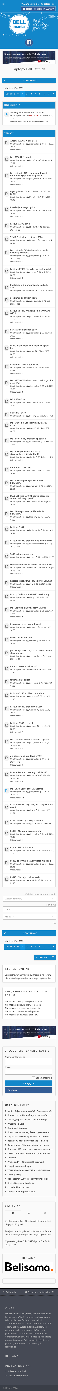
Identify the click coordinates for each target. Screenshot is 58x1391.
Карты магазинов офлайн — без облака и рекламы (30, 1136)
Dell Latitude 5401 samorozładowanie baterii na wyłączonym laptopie (29, 174)
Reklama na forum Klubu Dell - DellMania (30, 121)
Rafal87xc (33, 501)
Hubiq (32, 517)
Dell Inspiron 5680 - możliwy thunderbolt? (28, 1178)
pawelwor (33, 486)
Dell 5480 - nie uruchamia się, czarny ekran (28, 424)
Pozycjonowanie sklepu (19, 1166)
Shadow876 (34, 227)
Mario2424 (34, 197)
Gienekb (33, 710)
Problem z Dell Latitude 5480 (24, 364)
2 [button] (27, 94)
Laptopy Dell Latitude (29, 69)
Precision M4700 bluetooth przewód (25, 1161)
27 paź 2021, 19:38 (45, 416)
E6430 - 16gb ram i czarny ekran (26, 831)
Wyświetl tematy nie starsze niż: (40, 894)
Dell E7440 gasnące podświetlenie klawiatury (27, 512)
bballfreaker (34, 441)
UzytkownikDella (36, 543)
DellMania (11, 1292)
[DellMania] (29, 24)
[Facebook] (29, 43)
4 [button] (35, 94)
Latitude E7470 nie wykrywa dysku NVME (31, 269)
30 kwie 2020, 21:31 (45, 823)
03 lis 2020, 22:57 (43, 584)
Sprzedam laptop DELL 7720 (21, 1191)
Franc (31, 290)
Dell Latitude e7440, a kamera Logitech (29, 739)
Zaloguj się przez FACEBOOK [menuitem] (39, 8)
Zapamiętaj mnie (43, 1077)
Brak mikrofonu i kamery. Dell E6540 (28, 772)
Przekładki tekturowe (18, 1187)
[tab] (13, 1213)
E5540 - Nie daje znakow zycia (25, 877)
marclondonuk (35, 656)
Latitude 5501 (17, 527)
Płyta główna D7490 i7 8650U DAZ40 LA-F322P (30, 192)
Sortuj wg (51, 904)
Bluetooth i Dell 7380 (20, 467)
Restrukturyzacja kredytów (21, 1183)
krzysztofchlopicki (37, 567)
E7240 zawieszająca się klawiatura (27, 820)
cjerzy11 (33, 597)
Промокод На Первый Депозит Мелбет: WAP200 (30, 1115)
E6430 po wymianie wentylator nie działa (30, 861)
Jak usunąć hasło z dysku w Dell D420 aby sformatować (31, 651)
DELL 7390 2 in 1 (18, 399)
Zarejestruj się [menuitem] (31, 3)
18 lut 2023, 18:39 (45, 290)
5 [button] (39, 94)
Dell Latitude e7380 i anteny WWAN (28, 608)
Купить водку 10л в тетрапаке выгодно (28, 1145)
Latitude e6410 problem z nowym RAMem (31, 541)
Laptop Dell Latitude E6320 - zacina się (29, 594)
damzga (32, 726)
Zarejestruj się (37, 1050)
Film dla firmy (14, 1174)
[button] (53, 94)
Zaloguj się (14, 1050)
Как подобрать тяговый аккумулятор (27, 1119)
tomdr (32, 557)
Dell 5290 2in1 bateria (21, 157)
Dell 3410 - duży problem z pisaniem (28, 439)
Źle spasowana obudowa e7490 (26, 756)
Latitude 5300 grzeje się (22, 723)
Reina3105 (34, 160)
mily (31, 584)
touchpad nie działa (20, 680)
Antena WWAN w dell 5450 (23, 141)
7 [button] (48, 94)
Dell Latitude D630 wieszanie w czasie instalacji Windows (29, 251)
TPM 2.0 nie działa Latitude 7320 (26, 237)
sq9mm (32, 640)
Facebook (12, 1090)
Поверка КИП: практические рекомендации (30, 1149)
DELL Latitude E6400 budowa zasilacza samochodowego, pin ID (29, 497)
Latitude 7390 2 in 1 (20, 224)
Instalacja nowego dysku (22, 207)
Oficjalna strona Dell (18, 1375)
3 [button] (31, 94)
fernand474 (34, 775)
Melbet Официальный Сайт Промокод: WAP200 (30, 1111)
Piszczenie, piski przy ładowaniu (26, 624)
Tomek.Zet (34, 850)
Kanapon (33, 240)
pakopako (33, 683)
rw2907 (32, 402)
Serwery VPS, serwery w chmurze (27, 112)
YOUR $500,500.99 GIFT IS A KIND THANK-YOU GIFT (30, 1170)
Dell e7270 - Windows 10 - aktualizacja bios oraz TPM (31, 381)
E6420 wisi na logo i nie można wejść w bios (29, 346)
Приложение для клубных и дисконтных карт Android (30, 1132)
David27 (32, 428)
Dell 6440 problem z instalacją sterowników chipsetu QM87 (25, 452)
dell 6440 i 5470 (18, 413)
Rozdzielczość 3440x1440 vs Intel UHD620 (31, 581)
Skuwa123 (33, 669)
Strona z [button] (11, 94)
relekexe (33, 696)
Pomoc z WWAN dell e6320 (23, 666)
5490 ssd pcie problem (21, 554)
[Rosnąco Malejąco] (29, 917)
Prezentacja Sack (15, 1123)
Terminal (11, 1157)
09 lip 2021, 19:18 (45, 457)
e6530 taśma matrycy (21, 637)
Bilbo (31, 416)
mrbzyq (32, 272)
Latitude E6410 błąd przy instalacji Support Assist (31, 805)
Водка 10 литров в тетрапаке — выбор (27, 1140)
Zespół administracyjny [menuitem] (39, 1292)
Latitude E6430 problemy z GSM (26, 707)
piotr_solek (34, 144)
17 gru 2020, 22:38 (46, 557)
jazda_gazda (34, 530)
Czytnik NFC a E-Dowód (22, 847)
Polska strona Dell (17, 1371)
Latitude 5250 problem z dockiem (27, 693)
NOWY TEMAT (30, 80)
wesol (31, 351)
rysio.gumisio (35, 301)
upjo (31, 823)
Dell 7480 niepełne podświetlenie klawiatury (27, 481)
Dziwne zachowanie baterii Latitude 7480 (31, 564)
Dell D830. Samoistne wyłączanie (26, 789)
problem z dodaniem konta (24, 298)
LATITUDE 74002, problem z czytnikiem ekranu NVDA (30, 1153)
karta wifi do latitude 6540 (23, 330)
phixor (32, 810)
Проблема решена (17, 1128)
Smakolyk (33, 880)
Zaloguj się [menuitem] (49, 3)
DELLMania (34, 115)
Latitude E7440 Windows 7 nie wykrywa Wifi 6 (30, 312)
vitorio (32, 457)
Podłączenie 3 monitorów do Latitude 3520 (29, 286)
